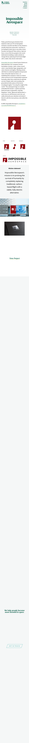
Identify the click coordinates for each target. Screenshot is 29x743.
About (25, 5)
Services (25, 2)
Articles (25, 6)
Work (25, 3)
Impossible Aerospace (7, 62)
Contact (25, 8)
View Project (15, 258)
